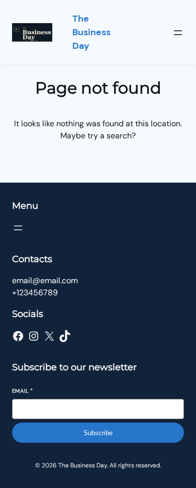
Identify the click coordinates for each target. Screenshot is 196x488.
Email (22, 390)
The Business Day (91, 32)
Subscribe (98, 433)
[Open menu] (178, 33)
